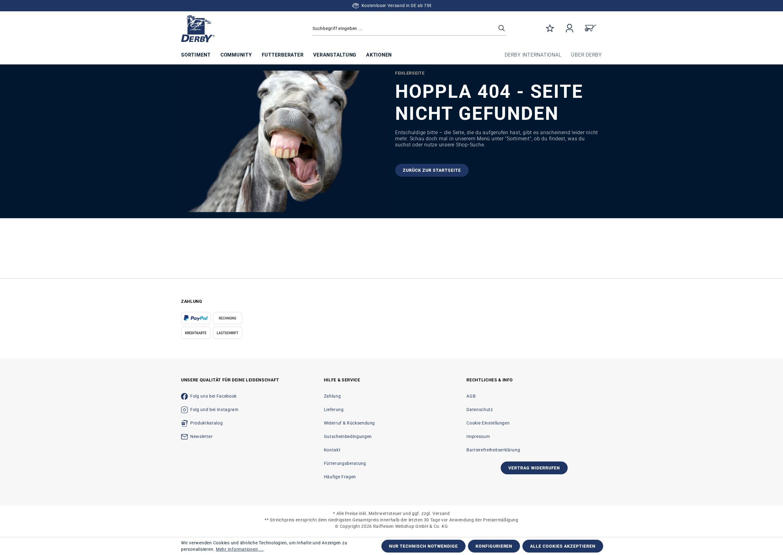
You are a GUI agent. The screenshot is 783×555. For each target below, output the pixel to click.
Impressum (478, 436)
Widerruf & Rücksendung (349, 423)
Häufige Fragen (340, 476)
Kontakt (332, 449)
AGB (471, 396)
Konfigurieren (494, 546)
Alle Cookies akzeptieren (563, 546)
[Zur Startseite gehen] (231, 28)
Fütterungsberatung (345, 463)
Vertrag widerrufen (534, 467)
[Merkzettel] (550, 29)
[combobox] (409, 29)
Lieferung (334, 409)
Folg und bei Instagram (214, 409)
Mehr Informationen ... (240, 549)
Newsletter (201, 436)
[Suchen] (502, 29)
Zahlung (332, 396)
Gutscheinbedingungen (348, 436)
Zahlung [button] (191, 301)
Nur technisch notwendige (423, 546)
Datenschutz (479, 409)
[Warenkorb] (590, 29)
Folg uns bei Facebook (213, 396)
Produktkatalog (206, 423)
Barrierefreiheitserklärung (493, 449)
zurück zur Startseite (432, 170)
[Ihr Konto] (569, 29)
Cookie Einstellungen (488, 423)
